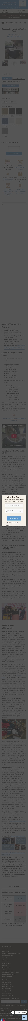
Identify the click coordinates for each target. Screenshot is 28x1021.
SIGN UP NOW (14, 518)
